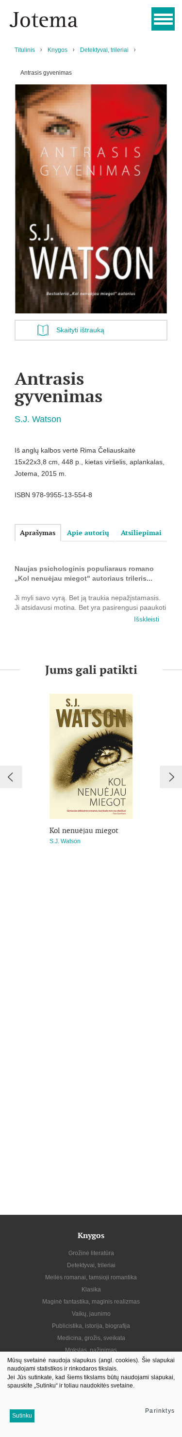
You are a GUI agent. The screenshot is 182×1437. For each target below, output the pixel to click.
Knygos (57, 50)
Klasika (91, 1289)
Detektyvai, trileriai (104, 50)
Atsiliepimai (141, 532)
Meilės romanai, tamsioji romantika (91, 1277)
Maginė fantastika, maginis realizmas (91, 1301)
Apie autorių (88, 532)
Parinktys (160, 1410)
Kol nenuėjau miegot (84, 830)
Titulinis (25, 50)
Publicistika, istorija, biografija (91, 1326)
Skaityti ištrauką (80, 330)
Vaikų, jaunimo (91, 1313)
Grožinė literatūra (91, 1253)
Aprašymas (37, 532)
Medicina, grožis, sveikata (91, 1338)
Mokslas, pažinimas (91, 1350)
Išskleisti (146, 619)
